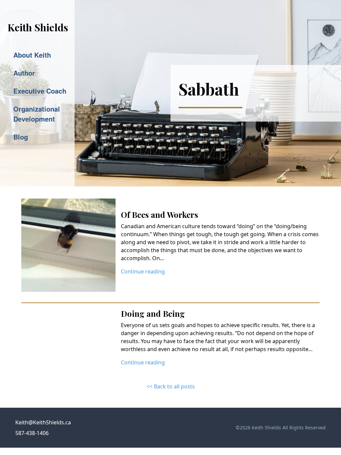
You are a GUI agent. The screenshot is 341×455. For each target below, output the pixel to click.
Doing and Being (153, 313)
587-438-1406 (32, 433)
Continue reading (143, 271)
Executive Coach (39, 91)
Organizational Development (36, 114)
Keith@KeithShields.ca (43, 422)
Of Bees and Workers (159, 214)
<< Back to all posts (171, 386)
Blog (20, 137)
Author (24, 73)
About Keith (32, 55)
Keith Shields (38, 27)
